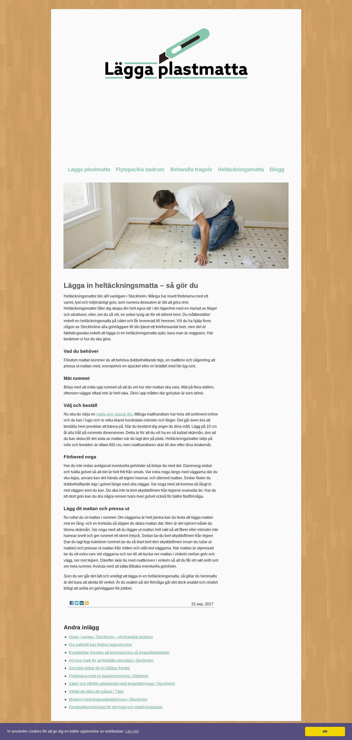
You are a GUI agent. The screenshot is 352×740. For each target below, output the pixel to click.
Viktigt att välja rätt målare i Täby (96, 691)
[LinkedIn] (82, 603)
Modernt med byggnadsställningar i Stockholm (108, 699)
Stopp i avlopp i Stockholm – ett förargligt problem (111, 637)
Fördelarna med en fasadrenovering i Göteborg (108, 676)
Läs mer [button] (132, 731)
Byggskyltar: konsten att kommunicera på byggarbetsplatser (119, 652)
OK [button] (325, 731)
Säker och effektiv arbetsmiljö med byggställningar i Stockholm (122, 684)
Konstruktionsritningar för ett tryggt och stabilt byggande (116, 707)
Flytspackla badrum (140, 169)
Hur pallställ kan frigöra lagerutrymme (100, 645)
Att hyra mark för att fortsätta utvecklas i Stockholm (111, 660)
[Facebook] (72, 603)
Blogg (277, 169)
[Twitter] (77, 603)
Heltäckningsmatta (241, 169)
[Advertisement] (176, 125)
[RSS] (87, 603)
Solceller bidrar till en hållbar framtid (99, 668)
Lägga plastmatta (89, 169)
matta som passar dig (114, 414)
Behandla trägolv (191, 169)
